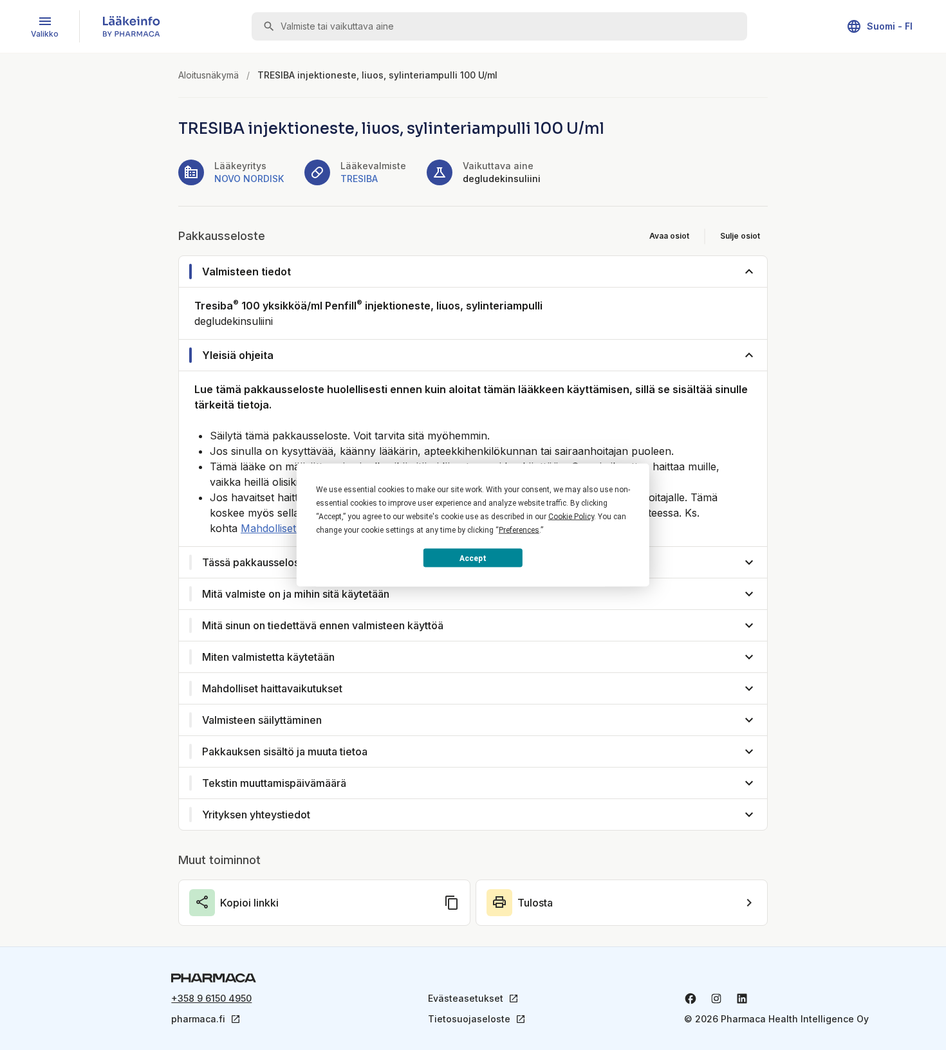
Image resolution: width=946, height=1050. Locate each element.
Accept (473, 557)
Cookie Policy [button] (571, 516)
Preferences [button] (519, 530)
